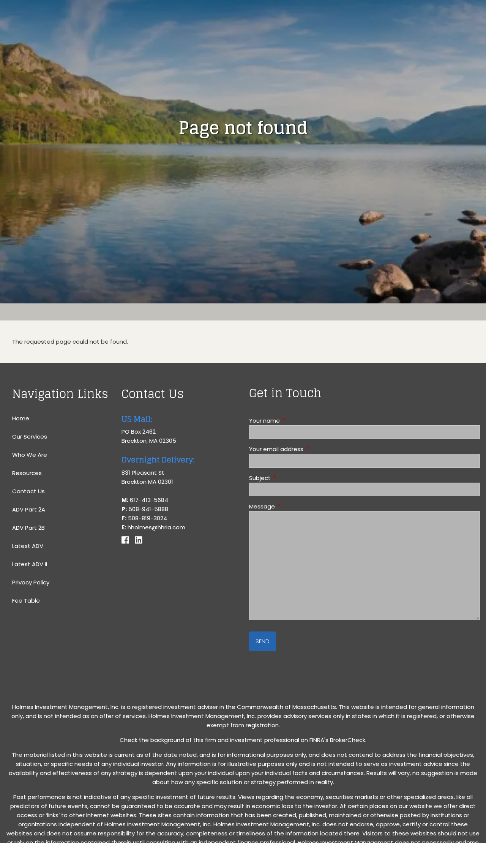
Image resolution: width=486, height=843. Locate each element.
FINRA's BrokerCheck (337, 740)
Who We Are (29, 455)
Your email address (305, 449)
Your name (293, 421)
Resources (27, 473)
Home (20, 418)
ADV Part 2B (28, 528)
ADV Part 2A (28, 509)
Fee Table (26, 601)
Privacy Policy (30, 582)
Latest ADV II (29, 564)
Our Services (29, 436)
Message (291, 506)
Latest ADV (27, 546)
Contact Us (28, 491)
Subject (289, 478)
